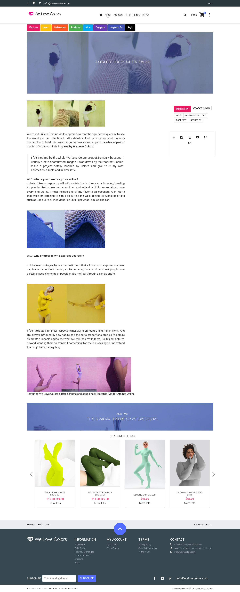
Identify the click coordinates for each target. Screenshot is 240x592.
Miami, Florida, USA (204, 589)
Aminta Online (126, 393)
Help (40, 524)
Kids (88, 27)
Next (214, 474)
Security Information (147, 548)
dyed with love (180, 589)
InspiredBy (181, 120)
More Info (55, 503)
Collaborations (201, 108)
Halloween (60, 27)
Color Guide (80, 548)
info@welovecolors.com (57, 3)
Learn (46, 27)
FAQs (77, 562)
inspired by (182, 108)
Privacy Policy (144, 544)
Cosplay (100, 27)
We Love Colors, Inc (48, 588)
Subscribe (34, 578)
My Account (112, 544)
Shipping (79, 559)
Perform (75, 27)
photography (192, 115)
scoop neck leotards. (95, 393)
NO (204, 115)
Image (179, 115)
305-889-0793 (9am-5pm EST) (188, 544)
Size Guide (80, 544)
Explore (33, 27)
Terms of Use (144, 552)
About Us (198, 524)
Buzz (208, 524)
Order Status (113, 548)
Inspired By (116, 27)
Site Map (31, 524)
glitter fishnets (68, 393)
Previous (30, 474)
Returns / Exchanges (84, 552)
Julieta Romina (49, 134)
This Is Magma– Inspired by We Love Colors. (122, 419)
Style (130, 27)
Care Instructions (83, 555)
